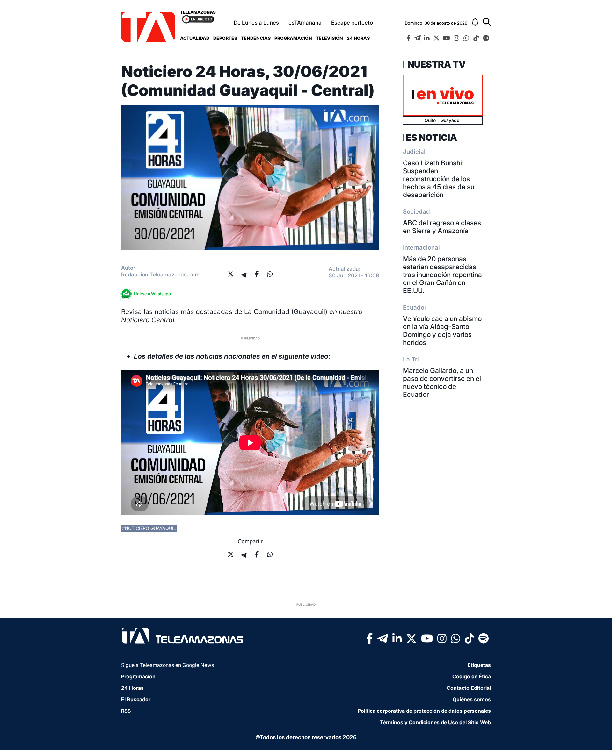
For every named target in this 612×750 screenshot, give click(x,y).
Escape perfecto (352, 22)
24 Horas (358, 38)
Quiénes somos (472, 699)
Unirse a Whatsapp (152, 293)
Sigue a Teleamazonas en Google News (167, 665)
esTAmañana (305, 22)
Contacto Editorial (469, 688)
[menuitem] (194, 38)
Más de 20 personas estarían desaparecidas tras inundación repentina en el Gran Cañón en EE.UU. (442, 275)
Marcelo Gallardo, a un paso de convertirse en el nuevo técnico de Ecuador (442, 382)
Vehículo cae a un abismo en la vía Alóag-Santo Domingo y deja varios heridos (442, 330)
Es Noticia (431, 137)
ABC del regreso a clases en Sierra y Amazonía (442, 227)
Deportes (225, 38)
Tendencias (256, 38)
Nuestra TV (436, 64)
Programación (293, 38)
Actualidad (194, 38)
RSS (126, 711)
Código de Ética (471, 676)
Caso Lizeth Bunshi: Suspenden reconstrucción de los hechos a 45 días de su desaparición (438, 179)
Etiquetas (479, 665)
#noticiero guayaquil (149, 528)
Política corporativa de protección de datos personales (424, 711)
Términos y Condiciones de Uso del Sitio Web (435, 722)
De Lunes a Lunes (256, 22)
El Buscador (135, 699)
